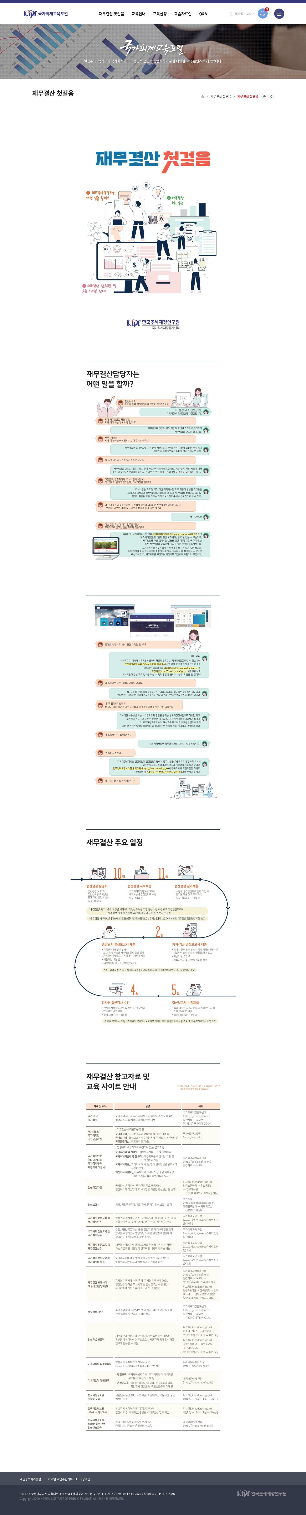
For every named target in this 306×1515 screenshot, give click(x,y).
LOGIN (250, 13)
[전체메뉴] (279, 13)
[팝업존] (263, 13)
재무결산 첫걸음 (220, 96)
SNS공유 (271, 96)
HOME (239, 13)
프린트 (264, 96)
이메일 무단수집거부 (60, 1479)
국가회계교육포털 (46, 14)
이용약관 (85, 1479)
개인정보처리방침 (30, 1479)
